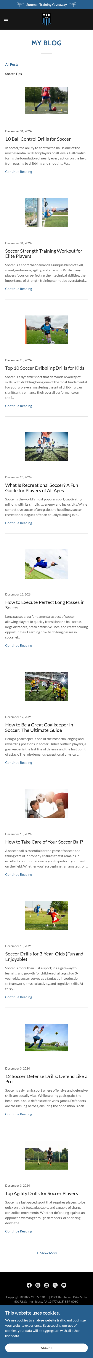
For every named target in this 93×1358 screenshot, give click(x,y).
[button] (8, 19)
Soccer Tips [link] (13, 74)
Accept (46, 1347)
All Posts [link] (11, 64)
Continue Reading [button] (18, 171)
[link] (46, 19)
